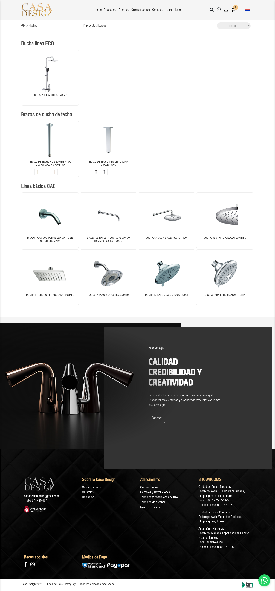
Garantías (88, 492)
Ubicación (88, 497)
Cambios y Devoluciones (155, 492)
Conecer (157, 418)
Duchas (33, 25)
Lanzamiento (173, 10)
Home (98, 10)
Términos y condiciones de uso (159, 497)
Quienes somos (140, 10)
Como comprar (149, 487)
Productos (110, 10)
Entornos (123, 10)
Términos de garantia (153, 502)
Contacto (157, 10)
